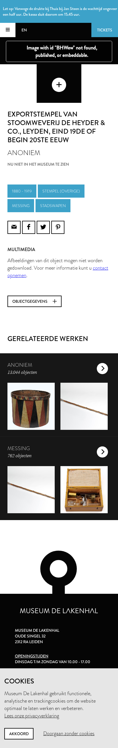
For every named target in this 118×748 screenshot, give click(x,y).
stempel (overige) (61, 191)
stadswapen (53, 205)
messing (21, 205)
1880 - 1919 (22, 191)
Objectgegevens (30, 301)
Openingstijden (31, 656)
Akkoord (19, 734)
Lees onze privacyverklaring (31, 715)
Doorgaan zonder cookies (69, 733)
